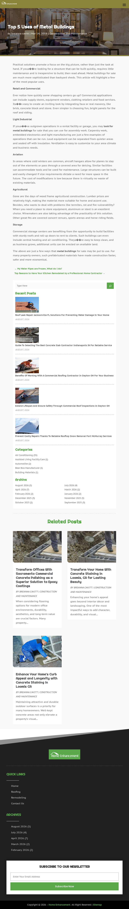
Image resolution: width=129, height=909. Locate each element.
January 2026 (71, 493)
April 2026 (20, 489)
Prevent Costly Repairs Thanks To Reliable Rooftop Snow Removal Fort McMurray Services (63, 436)
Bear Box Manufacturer (27, 468)
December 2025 (23, 498)
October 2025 (22, 502)
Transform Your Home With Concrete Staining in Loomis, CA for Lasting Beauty (90, 575)
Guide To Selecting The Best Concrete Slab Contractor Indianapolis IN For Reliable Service (63, 345)
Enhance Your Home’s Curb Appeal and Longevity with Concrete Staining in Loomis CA (36, 680)
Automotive (21, 463)
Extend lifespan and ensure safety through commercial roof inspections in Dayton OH (62, 405)
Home (15, 785)
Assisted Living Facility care (30, 459)
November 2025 (72, 498)
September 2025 (73, 502)
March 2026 (70, 489)
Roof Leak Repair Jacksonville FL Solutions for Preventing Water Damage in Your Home (62, 315)
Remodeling (18, 797)
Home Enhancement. (60, 904)
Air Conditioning (24, 455)
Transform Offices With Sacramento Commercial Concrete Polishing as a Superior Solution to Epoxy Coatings (36, 577)
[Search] (110, 286)
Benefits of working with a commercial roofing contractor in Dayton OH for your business (64, 375)
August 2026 (22, 485)
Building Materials (25, 472)
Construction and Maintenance (68, 33)
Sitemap (97, 904)
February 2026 (22, 493)
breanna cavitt (20, 33)
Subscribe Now (64, 886)
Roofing (15, 791)
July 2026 (69, 485)
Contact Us (17, 803)
